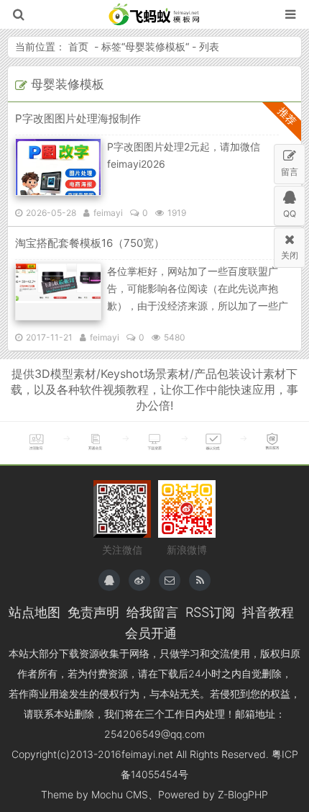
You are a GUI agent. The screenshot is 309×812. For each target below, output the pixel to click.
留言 (289, 171)
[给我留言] (169, 580)
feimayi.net (147, 754)
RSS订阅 (210, 612)
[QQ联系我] (109, 580)
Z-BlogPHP (243, 794)
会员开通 (151, 633)
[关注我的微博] (139, 580)
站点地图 (34, 612)
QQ (289, 213)
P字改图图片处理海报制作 (78, 118)
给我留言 (152, 612)
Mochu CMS (119, 794)
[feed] (200, 580)
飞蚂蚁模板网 (155, 14)
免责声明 (93, 612)
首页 (78, 46)
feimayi (108, 212)
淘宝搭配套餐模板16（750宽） (90, 243)
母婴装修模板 (155, 46)
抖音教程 (268, 612)
